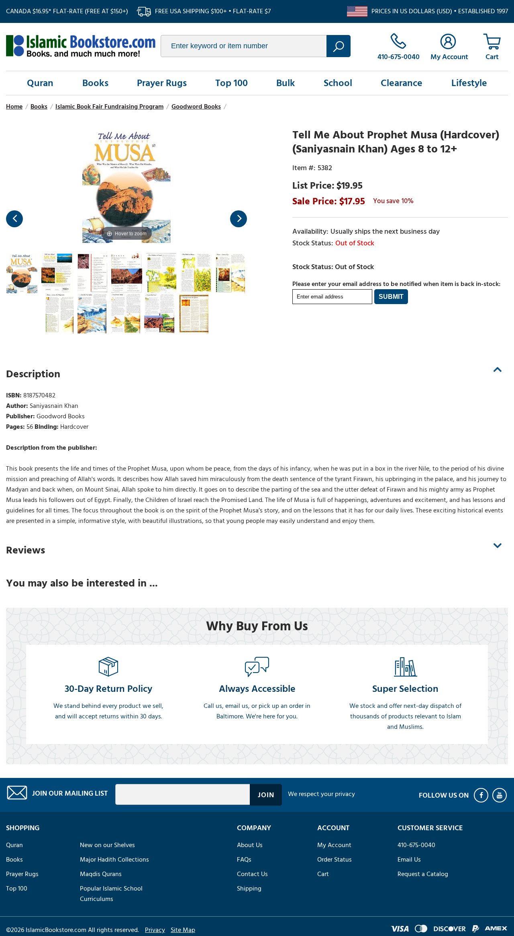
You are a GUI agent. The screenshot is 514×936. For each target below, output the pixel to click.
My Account (334, 845)
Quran (40, 83)
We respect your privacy (321, 794)
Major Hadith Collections (114, 859)
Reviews (25, 550)
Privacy (155, 930)
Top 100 (231, 83)
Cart (323, 874)
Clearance (401, 83)
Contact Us (252, 874)
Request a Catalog (423, 874)
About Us (250, 845)
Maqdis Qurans (101, 874)
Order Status (334, 859)
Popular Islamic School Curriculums (111, 893)
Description (33, 374)
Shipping (249, 888)
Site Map (183, 930)
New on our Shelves (107, 845)
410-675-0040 (416, 845)
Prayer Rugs (162, 83)
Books (95, 83)
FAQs (244, 859)
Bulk (285, 83)
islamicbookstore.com (80, 46)
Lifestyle (469, 83)
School (338, 83)
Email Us (409, 859)
